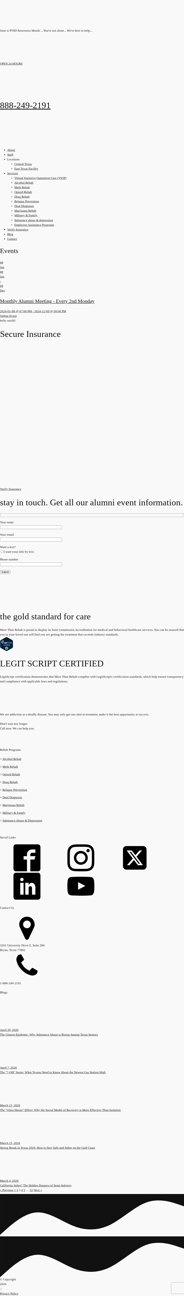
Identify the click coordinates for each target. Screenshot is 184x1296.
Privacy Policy (9, 1293)
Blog (10, 234)
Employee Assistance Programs (34, 225)
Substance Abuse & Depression (22, 820)
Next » (38, 1190)
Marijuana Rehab (25, 210)
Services (12, 173)
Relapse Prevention (26, 201)
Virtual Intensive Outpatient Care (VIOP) (40, 178)
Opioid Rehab (23, 192)
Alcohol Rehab (23, 182)
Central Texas (23, 164)
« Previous (6, 1190)
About (11, 150)
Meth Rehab (22, 187)
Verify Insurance (17, 229)
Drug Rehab (22, 196)
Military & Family (25, 215)
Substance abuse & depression (33, 220)
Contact (12, 239)
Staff (10, 154)
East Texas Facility (26, 168)
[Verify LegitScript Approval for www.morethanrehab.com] (6, 650)
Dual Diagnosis (24, 206)
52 (31, 1190)
